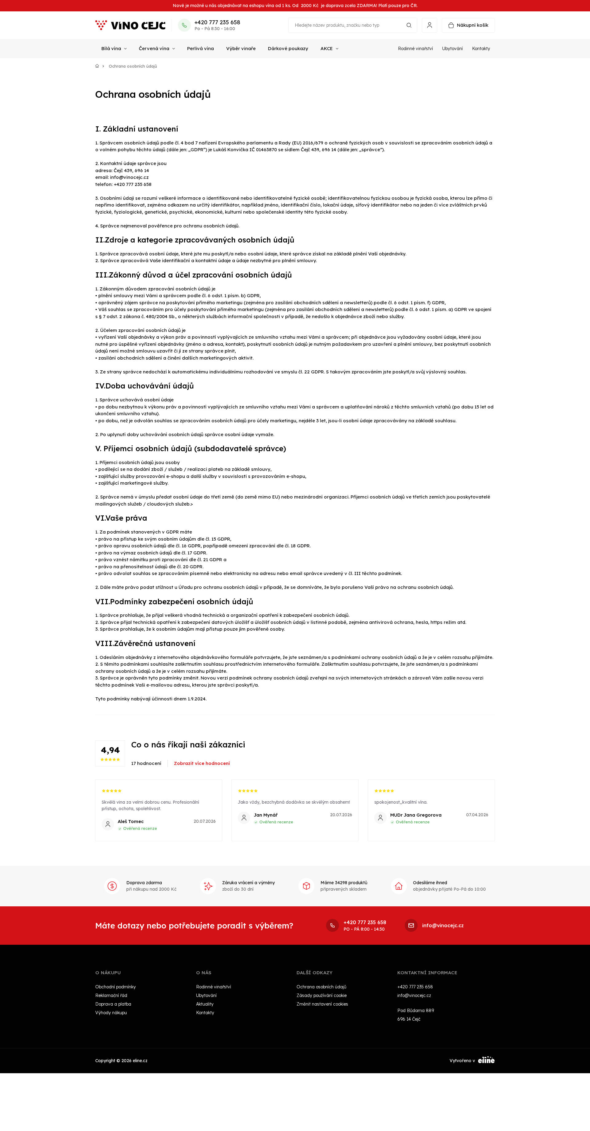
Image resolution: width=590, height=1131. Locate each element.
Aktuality (205, 1004)
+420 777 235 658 (217, 22)
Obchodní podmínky (115, 986)
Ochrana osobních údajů (321, 986)
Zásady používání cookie (322, 995)
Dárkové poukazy (288, 48)
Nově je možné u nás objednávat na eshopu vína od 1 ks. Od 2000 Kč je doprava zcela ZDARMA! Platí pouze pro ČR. (295, 5)
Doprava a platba (113, 1004)
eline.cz (140, 1060)
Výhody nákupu (111, 1012)
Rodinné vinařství (415, 48)
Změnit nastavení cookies (322, 1004)
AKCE (327, 48)
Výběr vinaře (241, 48)
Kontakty (481, 48)
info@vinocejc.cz (414, 995)
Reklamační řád (111, 995)
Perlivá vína (200, 48)
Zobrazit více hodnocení (202, 763)
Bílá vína (111, 48)
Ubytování (452, 48)
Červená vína (154, 48)
